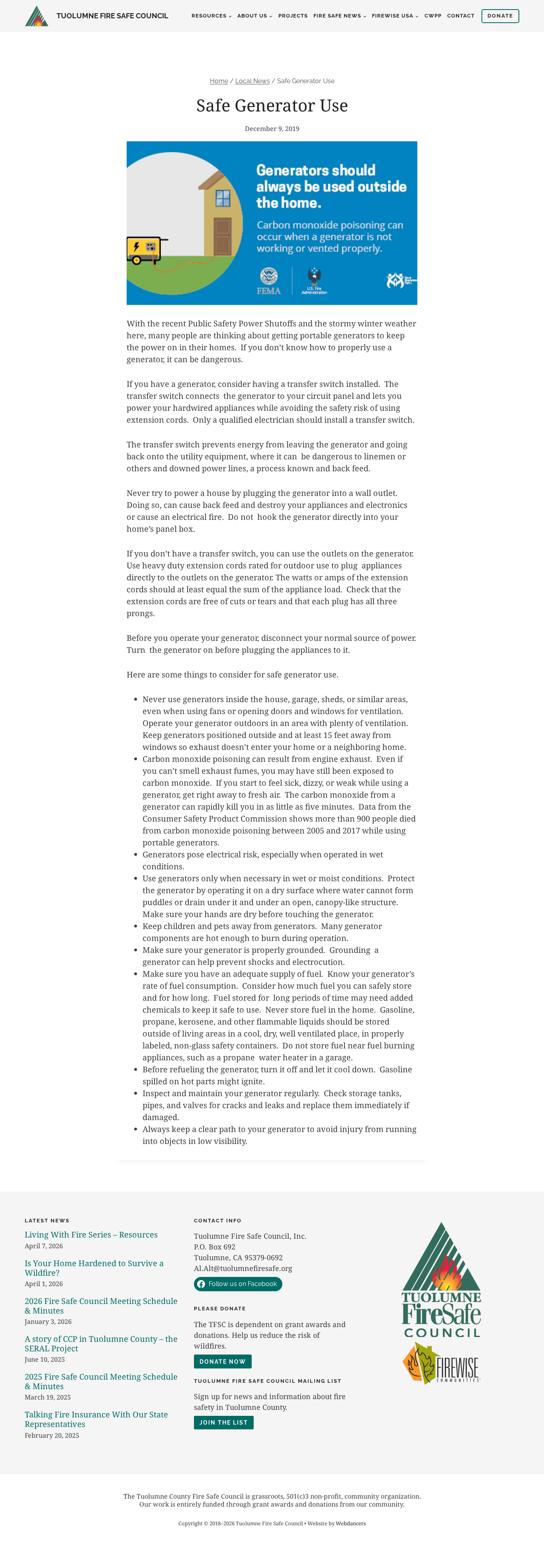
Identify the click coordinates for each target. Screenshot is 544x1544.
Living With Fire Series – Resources (91, 1234)
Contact (461, 16)
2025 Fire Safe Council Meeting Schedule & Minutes (101, 1381)
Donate (500, 16)
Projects (293, 16)
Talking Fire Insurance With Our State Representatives (96, 1419)
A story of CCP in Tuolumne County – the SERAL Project (101, 1343)
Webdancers (351, 1523)
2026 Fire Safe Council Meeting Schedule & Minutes (101, 1306)
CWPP (433, 16)
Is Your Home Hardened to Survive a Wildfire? (94, 1268)
